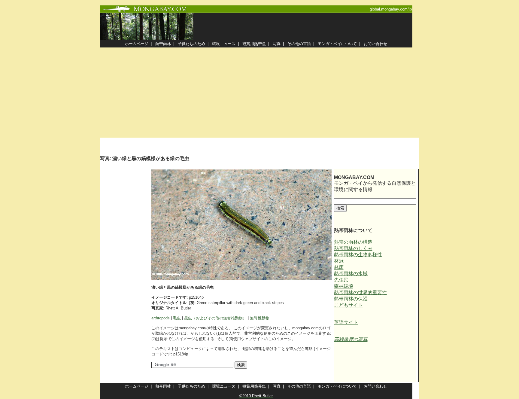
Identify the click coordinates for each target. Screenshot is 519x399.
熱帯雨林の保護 (351, 298)
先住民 (341, 279)
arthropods (160, 318)
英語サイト (346, 322)
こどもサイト (348, 305)
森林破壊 (343, 286)
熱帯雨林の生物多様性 (358, 254)
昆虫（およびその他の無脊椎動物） (215, 318)
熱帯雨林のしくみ (353, 248)
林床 (339, 267)
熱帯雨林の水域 (351, 273)
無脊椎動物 (259, 318)
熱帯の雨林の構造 (353, 242)
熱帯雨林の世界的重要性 (360, 292)
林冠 (339, 260)
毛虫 (177, 318)
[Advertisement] (259, 92)
